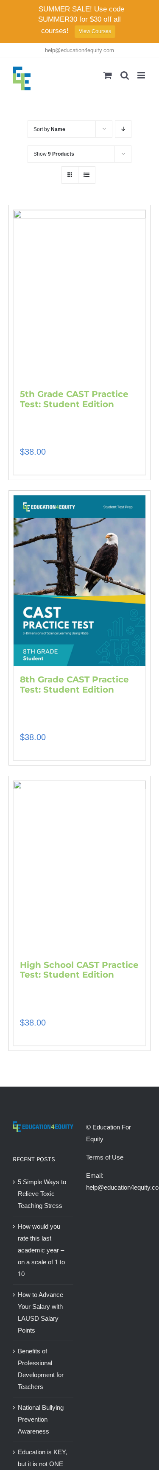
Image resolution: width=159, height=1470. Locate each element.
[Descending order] (123, 129)
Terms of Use (104, 1157)
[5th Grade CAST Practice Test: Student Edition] (79, 295)
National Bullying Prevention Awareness (41, 1419)
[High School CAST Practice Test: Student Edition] (79, 866)
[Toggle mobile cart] (107, 75)
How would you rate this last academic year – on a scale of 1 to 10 (41, 1250)
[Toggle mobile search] (124, 75)
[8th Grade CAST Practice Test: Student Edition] (79, 580)
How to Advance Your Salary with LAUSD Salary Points (40, 1312)
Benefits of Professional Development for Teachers (41, 1368)
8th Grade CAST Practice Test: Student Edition (74, 684)
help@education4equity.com (79, 50)
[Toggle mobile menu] (141, 75)
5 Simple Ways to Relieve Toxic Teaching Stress (42, 1193)
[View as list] (86, 175)
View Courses (95, 31)
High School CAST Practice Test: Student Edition (79, 970)
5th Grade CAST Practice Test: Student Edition (74, 399)
